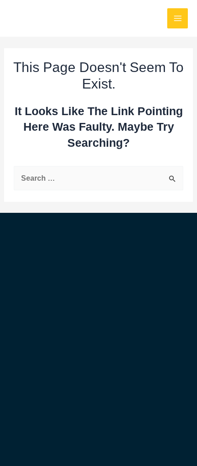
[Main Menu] (177, 18)
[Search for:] (98, 178)
